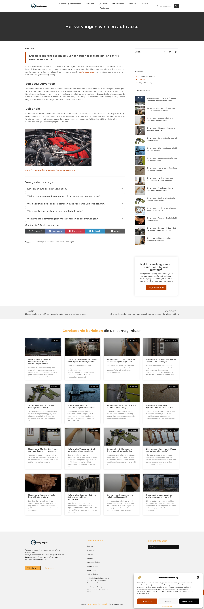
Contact (144, 4)
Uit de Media (91, 570)
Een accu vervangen (146, 76)
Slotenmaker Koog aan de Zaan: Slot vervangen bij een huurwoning (82, 497)
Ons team (103, 4)
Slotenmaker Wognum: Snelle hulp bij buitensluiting (41, 496)
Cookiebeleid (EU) (93, 562)
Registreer (104, 8)
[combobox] (165, 6)
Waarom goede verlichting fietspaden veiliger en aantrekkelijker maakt (40, 361)
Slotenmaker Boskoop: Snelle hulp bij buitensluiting (41, 406)
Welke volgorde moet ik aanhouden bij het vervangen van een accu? (75, 196)
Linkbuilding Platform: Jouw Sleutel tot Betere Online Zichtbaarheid (98, 580)
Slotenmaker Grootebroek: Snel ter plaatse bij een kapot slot (121, 360)
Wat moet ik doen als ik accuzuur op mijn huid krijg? (75, 211)
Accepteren (147, 601)
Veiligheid (142, 79)
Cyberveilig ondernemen (70, 4)
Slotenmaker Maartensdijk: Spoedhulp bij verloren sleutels (159, 406)
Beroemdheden (93, 566)
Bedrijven (29, 48)
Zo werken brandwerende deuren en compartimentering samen (82, 360)
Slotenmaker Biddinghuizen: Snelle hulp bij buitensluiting (119, 450)
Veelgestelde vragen (146, 83)
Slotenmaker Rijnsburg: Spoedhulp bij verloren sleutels (81, 406)
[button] (198, 578)
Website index (92, 574)
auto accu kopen (87, 72)
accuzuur (50, 242)
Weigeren (168, 601)
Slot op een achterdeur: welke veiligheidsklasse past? (120, 496)
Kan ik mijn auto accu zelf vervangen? (75, 189)
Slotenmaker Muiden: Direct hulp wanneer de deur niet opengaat (43, 450)
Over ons (90, 4)
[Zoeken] (176, 6)
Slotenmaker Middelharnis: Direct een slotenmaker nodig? (161, 450)
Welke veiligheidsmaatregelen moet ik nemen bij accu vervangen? (75, 219)
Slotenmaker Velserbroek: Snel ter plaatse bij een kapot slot (81, 450)
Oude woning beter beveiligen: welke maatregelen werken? (159, 496)
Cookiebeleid (167, 606)
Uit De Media (118, 4)
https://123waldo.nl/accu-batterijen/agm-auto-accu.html (50, 170)
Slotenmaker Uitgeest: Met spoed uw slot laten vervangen (161, 360)
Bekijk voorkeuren (189, 601)
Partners (132, 4)
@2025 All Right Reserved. (102, 604)
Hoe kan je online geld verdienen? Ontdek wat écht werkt (97, 589)
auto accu (59, 242)
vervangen (69, 242)
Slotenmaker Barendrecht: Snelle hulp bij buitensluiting (121, 406)
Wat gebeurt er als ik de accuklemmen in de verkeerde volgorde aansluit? (75, 204)
